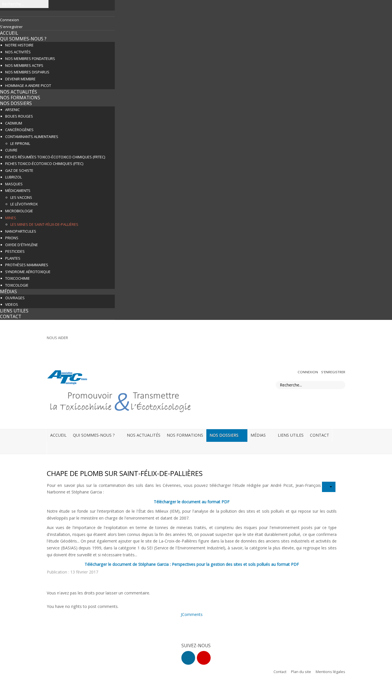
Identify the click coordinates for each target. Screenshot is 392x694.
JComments (192, 614)
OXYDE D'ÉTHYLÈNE (21, 244)
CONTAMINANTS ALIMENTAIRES (31, 136)
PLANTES (12, 258)
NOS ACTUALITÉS (18, 92)
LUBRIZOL (13, 177)
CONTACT (10, 317)
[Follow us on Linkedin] (188, 658)
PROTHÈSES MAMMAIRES (26, 264)
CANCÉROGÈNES (19, 129)
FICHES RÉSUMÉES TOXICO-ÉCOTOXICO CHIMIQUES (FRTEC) (55, 157)
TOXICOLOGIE (16, 285)
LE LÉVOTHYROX (24, 204)
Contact (279, 671)
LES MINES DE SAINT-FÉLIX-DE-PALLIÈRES (44, 224)
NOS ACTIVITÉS (18, 52)
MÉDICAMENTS (17, 190)
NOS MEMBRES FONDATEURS (30, 58)
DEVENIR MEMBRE (20, 78)
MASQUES (14, 183)
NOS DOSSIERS (16, 103)
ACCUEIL (9, 33)
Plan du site (301, 671)
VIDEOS (11, 304)
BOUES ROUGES (19, 116)
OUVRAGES (15, 297)
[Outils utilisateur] (328, 487)
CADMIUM (13, 123)
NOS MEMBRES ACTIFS (24, 65)
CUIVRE (11, 150)
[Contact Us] (204, 658)
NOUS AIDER (57, 337)
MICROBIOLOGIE (19, 210)
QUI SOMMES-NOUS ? (23, 39)
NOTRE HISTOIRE (19, 45)
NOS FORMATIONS (20, 98)
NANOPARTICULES (20, 231)
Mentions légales (330, 671)
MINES (10, 217)
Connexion (308, 372)
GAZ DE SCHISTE (19, 170)
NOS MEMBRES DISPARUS (27, 72)
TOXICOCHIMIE (17, 278)
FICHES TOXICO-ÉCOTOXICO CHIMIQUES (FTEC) (44, 163)
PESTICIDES (15, 251)
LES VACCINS (21, 197)
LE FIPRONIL (20, 143)
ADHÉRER (335, 339)
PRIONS (11, 237)
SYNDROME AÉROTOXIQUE (28, 271)
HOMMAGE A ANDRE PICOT (28, 85)
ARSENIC (12, 109)
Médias (8, 292)
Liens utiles (14, 311)
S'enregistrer (333, 372)
